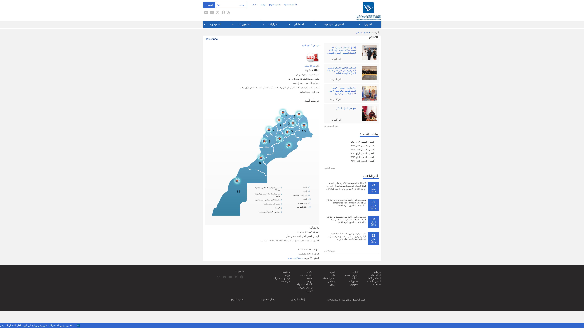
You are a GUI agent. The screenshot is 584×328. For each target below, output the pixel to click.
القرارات (273, 24)
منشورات (353, 281)
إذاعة (332, 275)
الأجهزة (368, 24)
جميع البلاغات (329, 251)
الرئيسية (375, 32)
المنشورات (245, 24)
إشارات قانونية (268, 299)
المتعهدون (215, 24)
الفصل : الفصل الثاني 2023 (362, 161)
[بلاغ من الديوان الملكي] (368, 113)
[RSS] (228, 12)
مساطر (331, 281)
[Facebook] (223, 12)
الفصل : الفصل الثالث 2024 (362, 150)
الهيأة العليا (375, 275)
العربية (210, 5)
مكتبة (310, 272)
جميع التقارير (329, 168)
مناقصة (286, 272)
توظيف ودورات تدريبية (305, 289)
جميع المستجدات (331, 126)
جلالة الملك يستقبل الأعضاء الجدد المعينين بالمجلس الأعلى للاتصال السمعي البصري (342, 91)
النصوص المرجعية (334, 24)
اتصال (254, 4)
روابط (263, 4)
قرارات (354, 272)
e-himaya (285, 281)
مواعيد (309, 281)
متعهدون (354, 284)
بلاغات (355, 278)
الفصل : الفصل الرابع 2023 (362, 157)
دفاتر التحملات (328, 278)
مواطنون (376, 272)
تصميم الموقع (274, 4)
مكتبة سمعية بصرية (306, 277)
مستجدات (376, 284)
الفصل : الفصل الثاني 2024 (362, 146)
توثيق (332, 284)
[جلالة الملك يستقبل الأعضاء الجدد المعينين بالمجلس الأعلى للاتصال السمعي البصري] (368, 93)
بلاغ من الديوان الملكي (346, 108)
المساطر (299, 24)
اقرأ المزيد (336, 58)
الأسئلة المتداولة (290, 4)
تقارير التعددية (351, 275)
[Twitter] (218, 12)
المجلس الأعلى (373, 278)
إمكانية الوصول (297, 299)
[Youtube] (212, 12)
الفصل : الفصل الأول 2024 (362, 142)
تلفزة (332, 272)
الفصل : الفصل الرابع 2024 (362, 153)
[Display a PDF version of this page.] (207, 39)
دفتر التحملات (310, 66)
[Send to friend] (206, 12)
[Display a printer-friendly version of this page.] (210, 39)
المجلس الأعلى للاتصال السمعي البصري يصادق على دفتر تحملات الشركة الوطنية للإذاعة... (341, 70)
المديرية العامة (374, 281)
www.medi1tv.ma (295, 258)
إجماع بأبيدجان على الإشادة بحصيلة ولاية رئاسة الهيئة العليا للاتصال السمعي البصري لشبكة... (341, 50)
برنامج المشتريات (281, 278)
